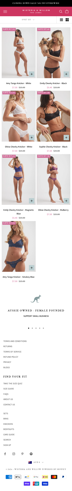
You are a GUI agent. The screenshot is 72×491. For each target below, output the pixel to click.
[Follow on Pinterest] (22, 454)
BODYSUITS (8, 429)
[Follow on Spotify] (31, 454)
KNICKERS (8, 424)
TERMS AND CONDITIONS (15, 341)
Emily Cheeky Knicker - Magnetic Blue (18, 212)
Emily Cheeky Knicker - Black (53, 83)
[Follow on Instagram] (13, 454)
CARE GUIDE (9, 434)
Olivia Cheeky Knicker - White (18, 146)
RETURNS (7, 346)
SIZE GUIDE (8, 388)
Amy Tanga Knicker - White (18, 83)
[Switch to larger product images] (61, 19)
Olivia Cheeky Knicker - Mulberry (53, 210)
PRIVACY (7, 362)
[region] (36, 308)
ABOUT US (8, 399)
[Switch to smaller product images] (67, 19)
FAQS (5, 394)
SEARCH (7, 439)
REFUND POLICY (10, 356)
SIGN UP (7, 445)
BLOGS (6, 367)
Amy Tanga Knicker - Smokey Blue (18, 276)
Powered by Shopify (54, 469)
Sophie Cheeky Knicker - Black (53, 146)
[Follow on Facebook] (5, 454)
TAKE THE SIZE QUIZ (12, 383)
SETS (5, 413)
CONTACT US (9, 404)
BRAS (5, 418)
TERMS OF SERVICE (12, 351)
